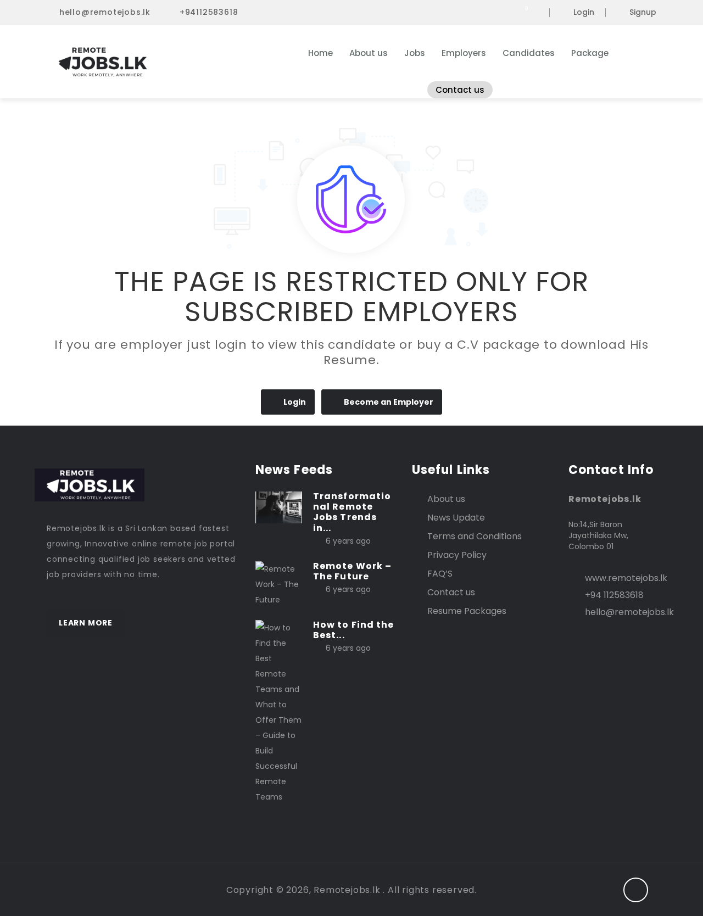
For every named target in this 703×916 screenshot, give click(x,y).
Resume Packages (466, 611)
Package (590, 53)
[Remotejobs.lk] (153, 62)
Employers (464, 53)
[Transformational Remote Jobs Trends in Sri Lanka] (278, 506)
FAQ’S (440, 573)
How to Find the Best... (353, 629)
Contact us (460, 90)
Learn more (86, 622)
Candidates (529, 53)
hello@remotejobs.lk (104, 12)
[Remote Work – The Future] (278, 583)
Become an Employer (388, 401)
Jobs (414, 53)
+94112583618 (209, 12)
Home (320, 53)
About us (368, 53)
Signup (642, 12)
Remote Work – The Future (352, 571)
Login (583, 12)
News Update (456, 517)
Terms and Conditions (474, 536)
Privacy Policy (457, 555)
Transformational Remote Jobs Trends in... (352, 512)
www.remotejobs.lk (626, 578)
